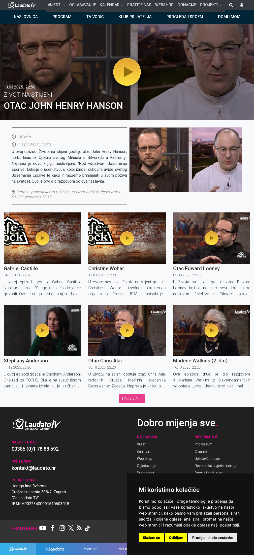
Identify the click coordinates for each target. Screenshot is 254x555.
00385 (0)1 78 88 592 (35, 449)
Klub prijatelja (135, 16)
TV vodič (95, 16)
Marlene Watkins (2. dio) (200, 361)
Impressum (204, 444)
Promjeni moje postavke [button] (212, 537)
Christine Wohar (106, 268)
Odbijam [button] (176, 537)
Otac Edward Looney (196, 268)
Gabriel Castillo (21, 268)
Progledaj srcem (184, 16)
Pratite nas (145, 473)
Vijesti (141, 444)
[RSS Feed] (79, 528)
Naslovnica (26, 16)
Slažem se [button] (151, 537)
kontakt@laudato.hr (34, 468)
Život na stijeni (28, 94)
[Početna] (23, 5)
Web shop (144, 459)
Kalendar (144, 451)
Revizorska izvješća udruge (216, 466)
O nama (201, 451)
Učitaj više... (132, 398)
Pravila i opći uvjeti (209, 473)
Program (62, 16)
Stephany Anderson (26, 361)
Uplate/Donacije (207, 459)
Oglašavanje (146, 466)
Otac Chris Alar (105, 361)
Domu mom (229, 16)
